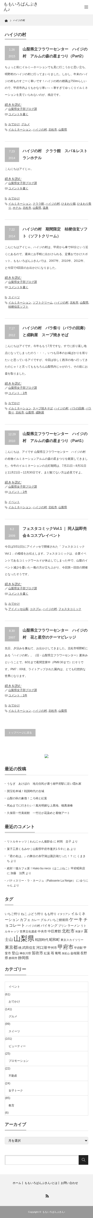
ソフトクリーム (43, 302)
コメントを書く (18, 114)
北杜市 (52, 129)
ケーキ (76, 919)
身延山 (66, 953)
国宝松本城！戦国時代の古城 (25, 791)
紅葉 (47, 953)
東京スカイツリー (72, 940)
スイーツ (14, 297)
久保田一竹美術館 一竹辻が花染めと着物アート (38, 813)
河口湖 (41, 947)
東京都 (11, 947)
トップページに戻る (20, 732)
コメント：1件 (17, 393)
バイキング (49, 925)
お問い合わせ (69, 1183)
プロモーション (19, 1061)
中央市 (42, 931)
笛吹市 (37, 953)
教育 (11, 1105)
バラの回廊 (77, 408)
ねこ (24, 914)
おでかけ (14, 124)
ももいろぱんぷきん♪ (53, 1212)
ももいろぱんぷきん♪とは (41, 1183)
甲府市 (65, 947)
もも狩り (50, 914)
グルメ (25, 124)
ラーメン (73, 925)
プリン (62, 925)
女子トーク (16, 1090)
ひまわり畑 (68, 203)
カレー (35, 920)
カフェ (25, 920)
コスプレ (35, 609)
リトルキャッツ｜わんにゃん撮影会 (30, 841)
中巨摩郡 (54, 931)
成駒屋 (40, 412)
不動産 (13, 1075)
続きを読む (13, 105)
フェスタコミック (69, 609)
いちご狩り (12, 914)
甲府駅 (78, 947)
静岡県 (23, 958)
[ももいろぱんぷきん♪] (22, 7)
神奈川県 (25, 953)
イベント (14, 502)
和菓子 (79, 931)
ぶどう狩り (35, 914)
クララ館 (38, 203)
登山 (15, 953)
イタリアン (63, 914)
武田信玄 (29, 947)
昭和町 (54, 940)
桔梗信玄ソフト (18, 306)
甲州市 (52, 947)
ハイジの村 (40, 129)
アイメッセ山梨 (18, 609)
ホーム (17, 1183)
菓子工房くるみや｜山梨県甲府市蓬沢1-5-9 (34, 849)
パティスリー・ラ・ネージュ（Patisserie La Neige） (41, 880)
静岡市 (13, 958)
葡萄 (58, 953)
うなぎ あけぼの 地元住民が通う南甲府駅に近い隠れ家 (44, 783)
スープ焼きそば (43, 408)
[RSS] (46, 1195)
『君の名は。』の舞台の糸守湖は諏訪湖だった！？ (40, 856)
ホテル (17, 207)
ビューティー (17, 1046)
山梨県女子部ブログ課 (22, 109)
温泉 (45, 207)
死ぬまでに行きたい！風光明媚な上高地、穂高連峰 (40, 805)
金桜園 (75, 953)
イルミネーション (19, 129)
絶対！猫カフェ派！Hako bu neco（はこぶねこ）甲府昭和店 (46, 868)
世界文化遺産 (28, 931)
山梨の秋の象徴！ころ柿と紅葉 (27, 798)
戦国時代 (41, 940)
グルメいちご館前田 (54, 920)
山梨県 (62, 129)
